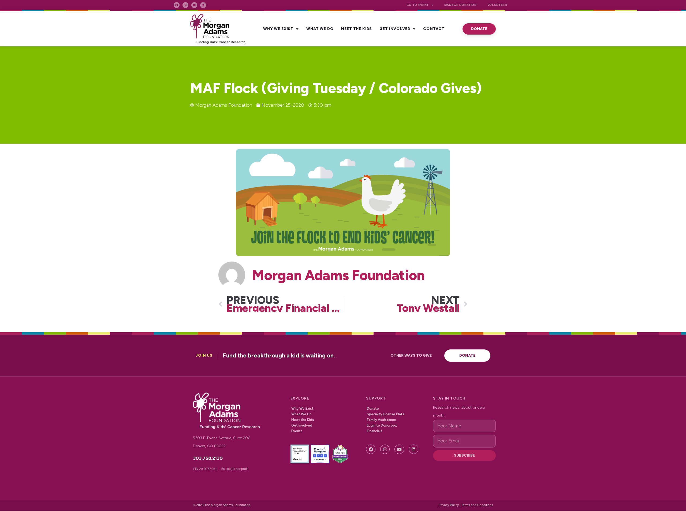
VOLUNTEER (497, 4)
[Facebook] (177, 5)
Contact (434, 29)
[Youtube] (194, 5)
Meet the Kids (356, 29)
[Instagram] (185, 5)
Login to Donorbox (382, 425)
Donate (373, 408)
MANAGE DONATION (460, 4)
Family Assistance (381, 420)
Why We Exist (278, 29)
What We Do (319, 29)
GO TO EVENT (418, 4)
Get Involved (394, 29)
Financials (374, 431)
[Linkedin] (203, 5)
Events (297, 431)
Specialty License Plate (386, 414)
